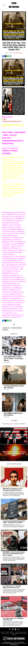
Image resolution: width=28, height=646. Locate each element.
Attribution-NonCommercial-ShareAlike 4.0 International (12, 643)
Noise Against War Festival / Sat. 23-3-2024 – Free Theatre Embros (13, 358)
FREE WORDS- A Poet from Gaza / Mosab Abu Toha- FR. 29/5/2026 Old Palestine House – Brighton (14, 553)
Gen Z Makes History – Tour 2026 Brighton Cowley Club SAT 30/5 (12, 586)
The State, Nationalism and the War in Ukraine (14, 387)
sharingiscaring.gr (14, 644)
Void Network (7, 642)
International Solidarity (16, 328)
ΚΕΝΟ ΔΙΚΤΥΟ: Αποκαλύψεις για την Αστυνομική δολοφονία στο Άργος (12, 489)
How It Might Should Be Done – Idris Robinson (13, 414)
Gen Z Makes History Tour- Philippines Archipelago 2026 (13, 619)
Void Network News (17, 52)
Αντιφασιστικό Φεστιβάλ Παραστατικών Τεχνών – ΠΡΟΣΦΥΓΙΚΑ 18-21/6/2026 (14, 521)
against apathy (6, 328)
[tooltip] (3, 56)
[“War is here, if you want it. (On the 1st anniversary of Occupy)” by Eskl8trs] (14, 452)
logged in (11, 423)
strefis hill (5, 330)
